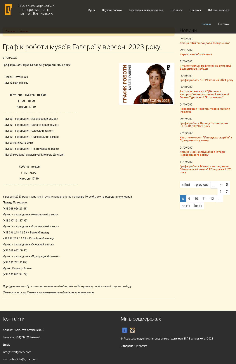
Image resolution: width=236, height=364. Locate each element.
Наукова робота (112, 10)
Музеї (91, 10)
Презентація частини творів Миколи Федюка (205, 110)
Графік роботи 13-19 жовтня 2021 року (206, 80)
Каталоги (177, 10)
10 (196, 198)
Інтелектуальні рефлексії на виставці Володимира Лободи (205, 67)
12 (212, 198)
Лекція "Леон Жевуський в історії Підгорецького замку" (202, 153)
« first (186, 184)
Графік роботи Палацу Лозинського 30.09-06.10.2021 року (204, 124)
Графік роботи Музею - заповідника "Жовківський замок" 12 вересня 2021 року (206, 169)
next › (186, 206)
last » (198, 206)
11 (204, 198)
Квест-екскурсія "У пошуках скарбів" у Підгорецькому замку (206, 139)
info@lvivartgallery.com (17, 352)
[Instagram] (132, 330)
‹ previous (201, 184)
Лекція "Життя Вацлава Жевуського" (205, 43)
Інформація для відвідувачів (146, 10)
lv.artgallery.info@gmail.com (20, 359)
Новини (206, 24)
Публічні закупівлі (219, 10)
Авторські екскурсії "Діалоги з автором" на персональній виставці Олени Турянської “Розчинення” (204, 94)
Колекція (195, 10)
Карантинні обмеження (196, 54)
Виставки (224, 24)
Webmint (141, 346)
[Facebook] (125, 330)
